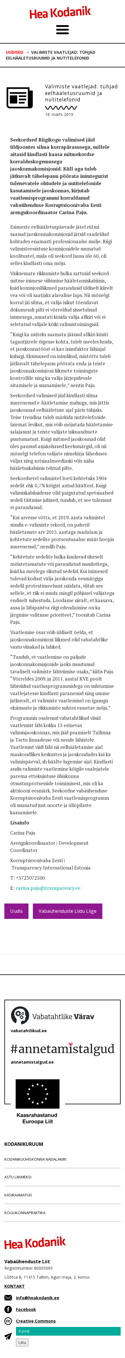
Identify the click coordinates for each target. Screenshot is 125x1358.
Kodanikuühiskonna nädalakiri (35, 1159)
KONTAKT (14, 1286)
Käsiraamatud (18, 1195)
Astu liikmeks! (17, 1177)
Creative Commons (36, 1321)
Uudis (16, 911)
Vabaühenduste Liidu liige (68, 911)
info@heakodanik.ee (37, 1297)
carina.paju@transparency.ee (48, 888)
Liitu (22, 1342)
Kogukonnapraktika (24, 1212)
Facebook (26, 1309)
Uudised (14, 52)
